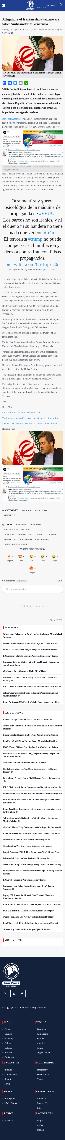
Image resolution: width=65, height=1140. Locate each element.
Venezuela (9, 515)
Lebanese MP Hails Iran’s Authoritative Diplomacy (24, 858)
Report (8, 1079)
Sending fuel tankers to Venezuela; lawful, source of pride (29, 423)
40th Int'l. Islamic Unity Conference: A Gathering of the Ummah (30, 827)
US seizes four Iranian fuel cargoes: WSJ (21, 412)
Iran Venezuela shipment (17, 544)
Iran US (40, 534)
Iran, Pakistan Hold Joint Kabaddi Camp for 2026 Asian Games (30, 904)
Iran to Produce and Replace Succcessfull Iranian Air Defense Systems (32, 793)
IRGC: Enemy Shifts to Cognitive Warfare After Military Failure (30, 656)
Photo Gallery (43, 1074)
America (16, 118)
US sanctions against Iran (18, 534)
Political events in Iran (17, 530)
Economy (9, 1038)
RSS (39, 1108)
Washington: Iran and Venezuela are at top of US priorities (30, 418)
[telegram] (22, 993)
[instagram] (13, 993)
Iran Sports (10, 1098)
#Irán (49, 232)
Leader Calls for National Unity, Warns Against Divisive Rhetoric (30, 643)
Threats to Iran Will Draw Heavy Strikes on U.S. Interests (27, 846)
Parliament (10, 1057)
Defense (8, 1048)
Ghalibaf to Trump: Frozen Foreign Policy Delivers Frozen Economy (32, 864)
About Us (41, 1098)
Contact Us (42, 1103)
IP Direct (9, 1120)
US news (52, 534)
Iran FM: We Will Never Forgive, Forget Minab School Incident (30, 650)
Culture (8, 1043)
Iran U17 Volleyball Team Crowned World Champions (26, 719)
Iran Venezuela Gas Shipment (35, 539)
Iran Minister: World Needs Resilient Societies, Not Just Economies (31, 923)
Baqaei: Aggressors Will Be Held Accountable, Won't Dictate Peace (31, 852)
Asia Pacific (42, 1034)
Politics (8, 1029)
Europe (40, 1038)
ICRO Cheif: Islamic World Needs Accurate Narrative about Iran (30, 686)
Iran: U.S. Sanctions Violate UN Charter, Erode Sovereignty (28, 911)
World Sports (11, 1103)
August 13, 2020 (48, 269)
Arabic (40, 1125)
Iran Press (7, 118)
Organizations (43, 1052)
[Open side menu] (3, 5)
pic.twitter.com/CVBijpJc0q (32, 264)
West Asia (41, 1029)
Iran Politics (42, 510)
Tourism (8, 1034)
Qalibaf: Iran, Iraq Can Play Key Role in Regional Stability (28, 917)
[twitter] (5, 993)
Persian (40, 1130)
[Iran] (32, 485)
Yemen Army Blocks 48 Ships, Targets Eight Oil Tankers (26, 929)
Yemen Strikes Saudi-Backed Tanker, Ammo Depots (25, 840)
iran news (20, 525)
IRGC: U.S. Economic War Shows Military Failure (24, 880)
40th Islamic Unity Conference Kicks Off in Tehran (24, 671)
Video (40, 1079)
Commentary (11, 1074)
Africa (40, 1048)
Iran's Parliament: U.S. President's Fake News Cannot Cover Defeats (32, 702)
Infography (42, 1070)
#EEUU (46, 213)
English (40, 1120)
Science (8, 1052)
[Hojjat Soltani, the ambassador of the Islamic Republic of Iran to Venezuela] (32, 448)
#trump (35, 239)
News (7, 1084)
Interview (9, 1070)
